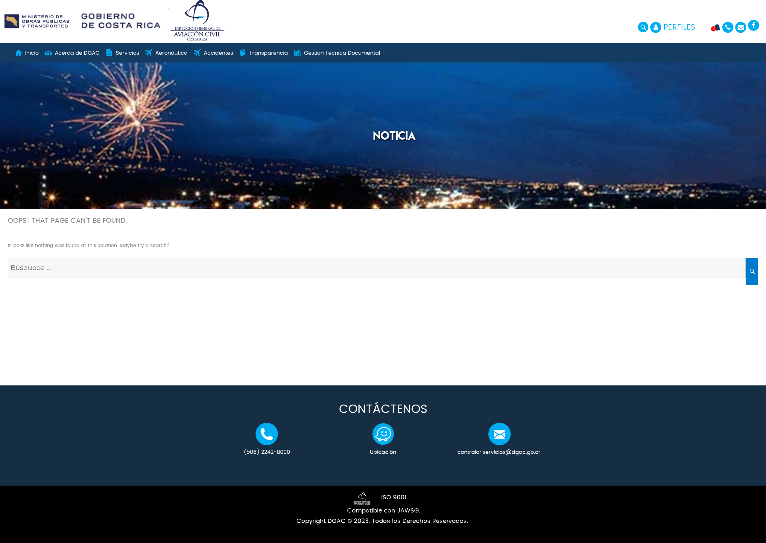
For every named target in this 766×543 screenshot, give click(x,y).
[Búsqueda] (377, 268)
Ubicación (383, 452)
